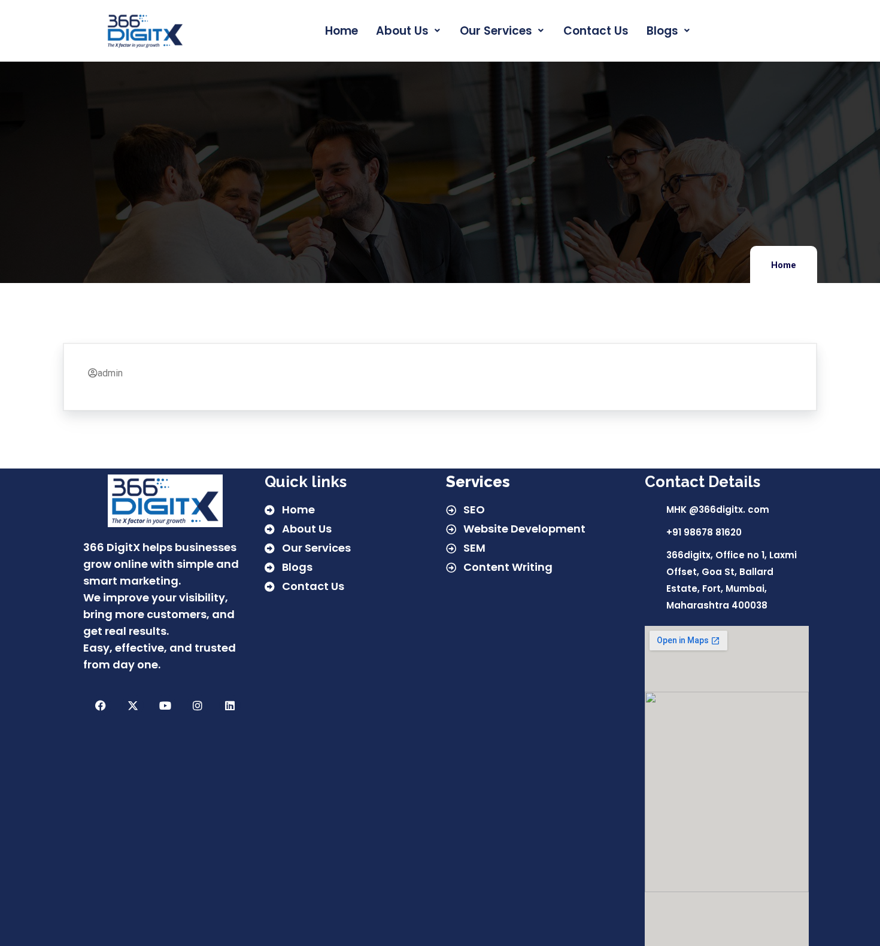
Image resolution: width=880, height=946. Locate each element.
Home (341, 31)
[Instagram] (197, 705)
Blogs (662, 31)
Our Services (496, 31)
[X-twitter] (133, 705)
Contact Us (596, 31)
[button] (409, 30)
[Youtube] (165, 705)
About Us (402, 31)
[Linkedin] (230, 705)
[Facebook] (100, 705)
